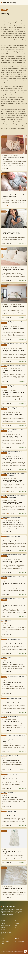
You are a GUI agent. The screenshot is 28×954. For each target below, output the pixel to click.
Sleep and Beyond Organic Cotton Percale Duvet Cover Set (12, 562)
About (16, 920)
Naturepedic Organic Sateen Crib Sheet (12, 371)
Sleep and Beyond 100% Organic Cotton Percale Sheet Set (12, 437)
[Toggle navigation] (25, 2)
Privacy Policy (5, 941)
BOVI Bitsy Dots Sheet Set (10, 779)
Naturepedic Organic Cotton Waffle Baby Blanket (13, 158)
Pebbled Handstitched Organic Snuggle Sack (11, 852)
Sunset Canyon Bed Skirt (9, 797)
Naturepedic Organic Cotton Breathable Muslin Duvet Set (11, 232)
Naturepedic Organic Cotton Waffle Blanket (13, 329)
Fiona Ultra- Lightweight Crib (10, 721)
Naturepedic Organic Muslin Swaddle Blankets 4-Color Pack (13, 195)
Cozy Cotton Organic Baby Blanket (12, 644)
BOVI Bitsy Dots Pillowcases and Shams (12, 740)
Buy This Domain (19, 941)
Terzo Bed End (6, 625)
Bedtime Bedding (9, 3)
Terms (2, 943)
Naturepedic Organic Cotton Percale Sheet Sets (13, 393)
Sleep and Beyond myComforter (12, 541)
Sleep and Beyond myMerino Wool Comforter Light (12, 459)
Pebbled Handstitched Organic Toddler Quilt (11, 683)
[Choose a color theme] (25, 951)
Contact (17, 928)
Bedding (3, 920)
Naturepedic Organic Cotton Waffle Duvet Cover (13, 270)
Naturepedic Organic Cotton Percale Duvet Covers (13, 351)
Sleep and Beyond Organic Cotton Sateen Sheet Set (12, 415)
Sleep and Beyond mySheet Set (11, 522)
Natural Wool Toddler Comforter (12, 703)
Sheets (3, 929)
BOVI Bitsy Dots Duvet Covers (11, 760)
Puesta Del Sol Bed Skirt (9, 816)
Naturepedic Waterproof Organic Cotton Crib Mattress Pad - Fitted (12, 503)
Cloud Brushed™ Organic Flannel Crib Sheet (13, 584)
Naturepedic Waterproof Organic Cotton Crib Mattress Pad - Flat (12, 481)
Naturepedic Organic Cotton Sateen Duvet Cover (13, 307)
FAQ (16, 925)
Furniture (3, 923)
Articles (17, 923)
